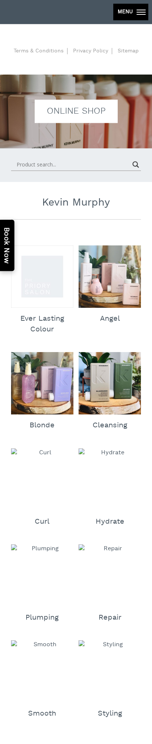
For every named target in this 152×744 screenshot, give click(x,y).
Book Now (6, 245)
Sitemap (128, 51)
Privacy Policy (90, 51)
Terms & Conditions (38, 51)
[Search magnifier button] (136, 164)
